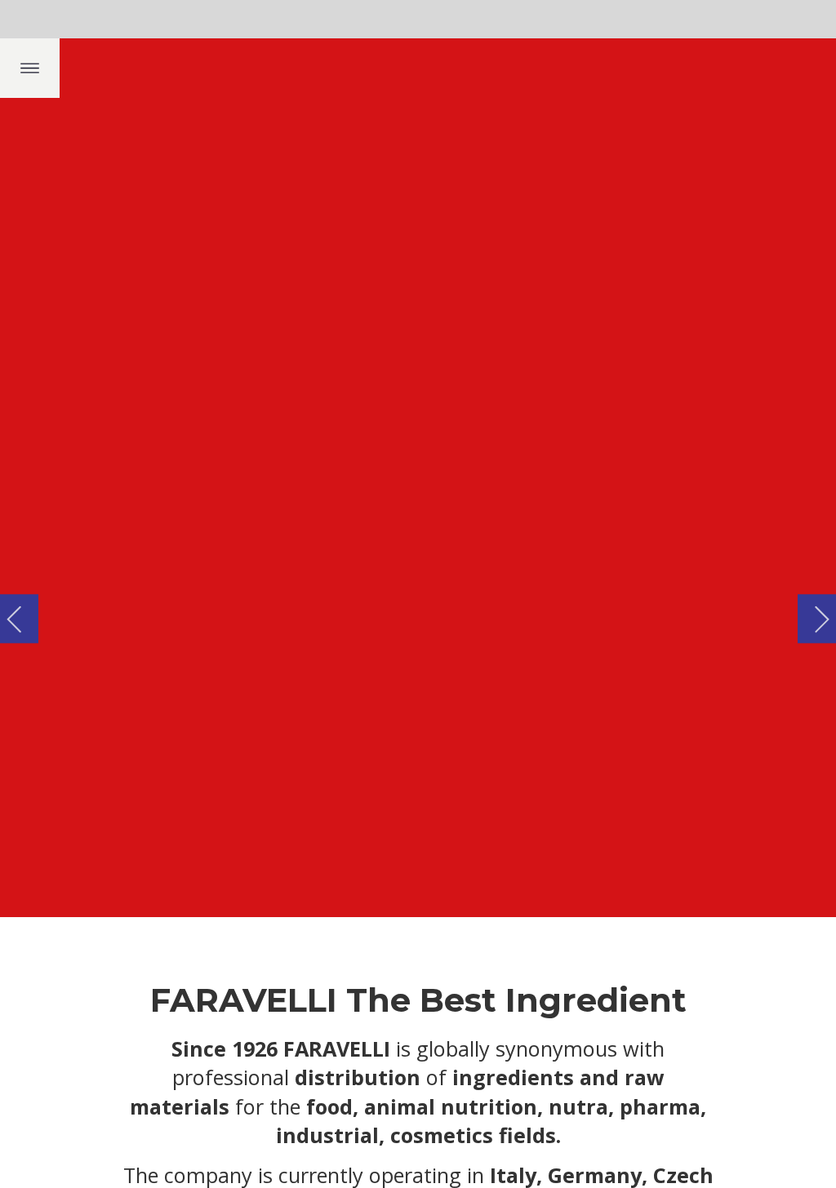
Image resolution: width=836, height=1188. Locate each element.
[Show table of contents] (30, 68)
